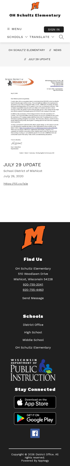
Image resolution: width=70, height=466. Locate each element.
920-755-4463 (33, 290)
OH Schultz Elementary (27, 50)
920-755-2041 (33, 284)
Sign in (54, 29)
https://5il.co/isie (16, 184)
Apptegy (43, 460)
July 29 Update (39, 59)
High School (33, 332)
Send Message (33, 298)
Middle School (33, 340)
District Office (33, 325)
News (57, 50)
